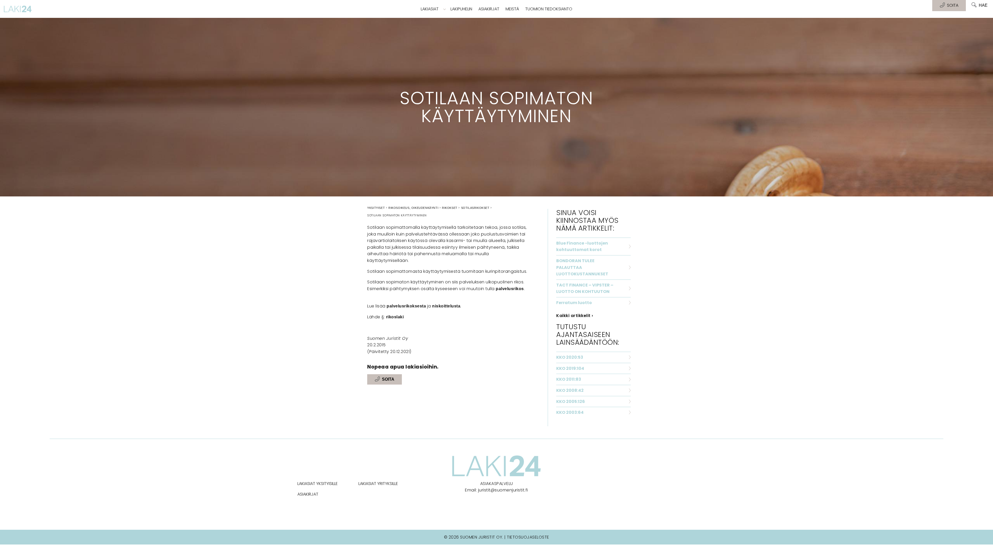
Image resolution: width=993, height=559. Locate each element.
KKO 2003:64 (570, 412)
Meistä (512, 9)
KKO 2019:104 (570, 368)
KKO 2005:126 (570, 401)
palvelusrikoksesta (406, 306)
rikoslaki (395, 317)
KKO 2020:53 (569, 357)
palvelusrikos (510, 288)
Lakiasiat (430, 9)
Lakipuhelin (461, 9)
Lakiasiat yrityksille (378, 484)
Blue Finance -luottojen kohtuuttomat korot (582, 246)
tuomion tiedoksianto (548, 9)
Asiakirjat (488, 9)
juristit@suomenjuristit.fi (503, 490)
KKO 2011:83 (568, 379)
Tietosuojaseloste (528, 537)
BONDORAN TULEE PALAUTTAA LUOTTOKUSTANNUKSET (582, 267)
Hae (983, 5)
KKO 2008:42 (570, 390)
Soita (388, 379)
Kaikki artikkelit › (574, 316)
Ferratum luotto (574, 303)
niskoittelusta (446, 306)
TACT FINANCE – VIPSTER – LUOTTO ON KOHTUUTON (584, 288)
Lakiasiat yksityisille (317, 484)
